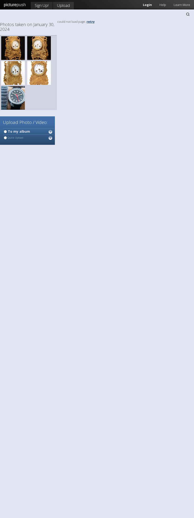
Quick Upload (15, 137)
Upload (63, 5)
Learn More (182, 5)
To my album (18, 131)
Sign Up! (41, 5)
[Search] (188, 14)
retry (91, 21)
